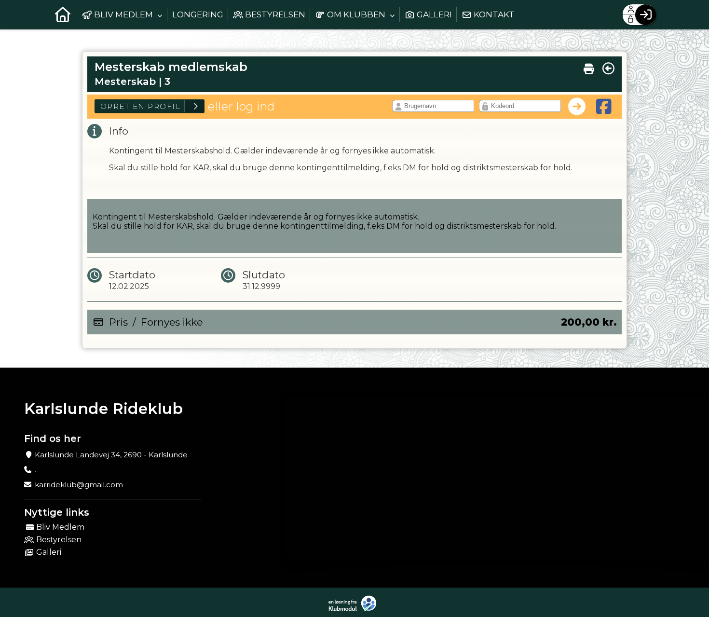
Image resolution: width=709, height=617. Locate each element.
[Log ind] (645, 14)
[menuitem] (62, 14)
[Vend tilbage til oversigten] (608, 68)
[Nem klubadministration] (354, 603)
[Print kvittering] (589, 66)
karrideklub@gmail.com (79, 484)
